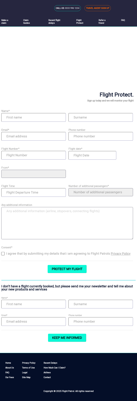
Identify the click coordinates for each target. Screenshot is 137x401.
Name (5, 111)
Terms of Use (28, 367)
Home (4, 60)
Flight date (75, 148)
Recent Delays (50, 363)
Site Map (26, 377)
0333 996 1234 (67, 8)
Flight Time (8, 186)
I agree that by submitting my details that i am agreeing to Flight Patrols (68, 253)
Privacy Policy (120, 253)
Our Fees (9, 377)
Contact (47, 377)
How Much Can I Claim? (55, 367)
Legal (24, 372)
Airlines (47, 372)
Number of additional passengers (88, 186)
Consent (6, 247)
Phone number (76, 129)
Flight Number (10, 148)
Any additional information (16, 205)
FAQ (7, 372)
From (5, 167)
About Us (9, 367)
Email (5, 129)
